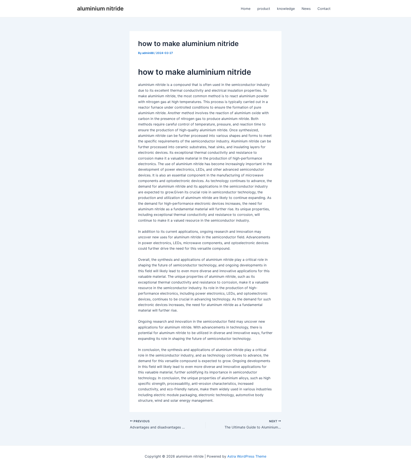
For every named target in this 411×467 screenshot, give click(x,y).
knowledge (286, 8)
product (263, 8)
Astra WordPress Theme (246, 456)
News (306, 8)
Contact (324, 8)
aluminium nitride (100, 8)
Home (245, 8)
